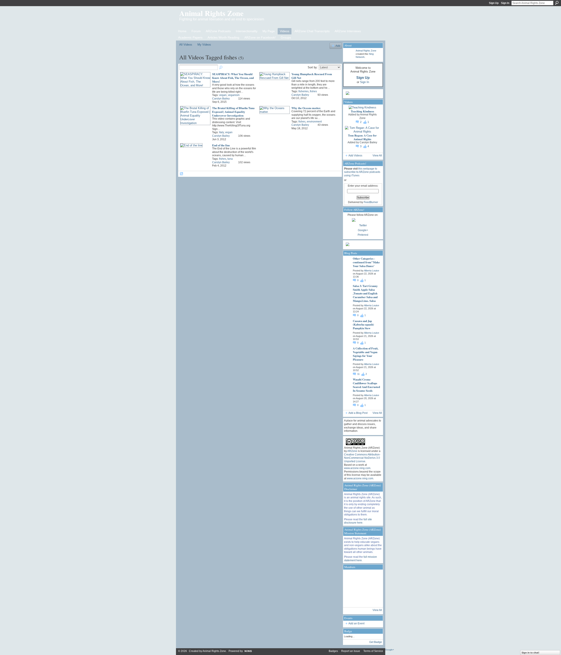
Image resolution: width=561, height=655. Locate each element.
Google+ (363, 230)
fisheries (303, 91)
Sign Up (494, 3)
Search (557, 3)
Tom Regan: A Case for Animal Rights (362, 137)
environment (314, 121)
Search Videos (221, 68)
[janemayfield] (362, 588)
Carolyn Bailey (221, 98)
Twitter (363, 225)
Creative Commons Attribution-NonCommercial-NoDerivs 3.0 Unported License (362, 458)
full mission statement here (360, 558)
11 (358, 374)
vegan (223, 95)
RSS (182, 174)
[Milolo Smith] (350, 600)
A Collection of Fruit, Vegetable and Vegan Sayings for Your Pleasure (365, 353)
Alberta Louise (371, 270)
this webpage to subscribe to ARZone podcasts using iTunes (362, 172)
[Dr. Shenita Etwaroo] (362, 576)
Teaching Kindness (362, 111)
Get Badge (375, 642)
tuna (230, 158)
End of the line (221, 145)
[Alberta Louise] (350, 576)
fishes (313, 91)
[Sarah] (373, 600)
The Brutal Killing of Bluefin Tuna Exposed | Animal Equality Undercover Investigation (233, 111)
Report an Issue (350, 651)
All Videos (185, 44)
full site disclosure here (358, 521)
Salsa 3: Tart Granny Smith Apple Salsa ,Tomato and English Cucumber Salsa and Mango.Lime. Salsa (365, 293)
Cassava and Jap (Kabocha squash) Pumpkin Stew (363, 324)
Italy (221, 132)
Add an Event (356, 623)
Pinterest (363, 234)
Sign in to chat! (530, 652)
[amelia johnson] (350, 588)
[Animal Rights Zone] (373, 576)
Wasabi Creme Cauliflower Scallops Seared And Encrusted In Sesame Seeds (366, 385)
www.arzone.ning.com (357, 468)
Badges (333, 651)
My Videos (204, 44)
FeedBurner (371, 202)
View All (377, 155)
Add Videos (355, 155)
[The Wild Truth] (362, 600)
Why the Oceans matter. (306, 108)
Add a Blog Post (357, 412)
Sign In (505, 3)
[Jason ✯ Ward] (373, 588)
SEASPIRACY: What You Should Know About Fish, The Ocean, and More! (233, 77)
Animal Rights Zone (211, 13)
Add (338, 45)
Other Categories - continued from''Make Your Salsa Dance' (366, 262)
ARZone (352, 451)
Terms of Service (373, 651)
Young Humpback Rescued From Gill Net (311, 76)
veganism (234, 95)
